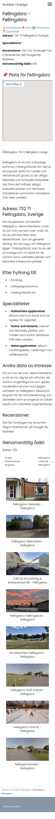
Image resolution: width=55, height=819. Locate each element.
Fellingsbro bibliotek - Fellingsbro (44, 461)
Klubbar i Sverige (14, 4)
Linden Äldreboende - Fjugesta (13, 461)
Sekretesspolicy (11, 806)
